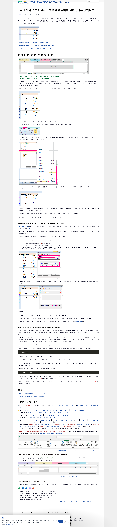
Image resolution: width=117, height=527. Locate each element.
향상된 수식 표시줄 (45, 420)
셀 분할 (79, 426)
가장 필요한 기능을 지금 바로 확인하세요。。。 (53, 433)
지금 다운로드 (31, 228)
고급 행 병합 (75, 426)
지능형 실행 (54, 405)
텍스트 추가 (39, 424)
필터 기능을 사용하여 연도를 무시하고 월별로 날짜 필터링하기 (34, 42)
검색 (67, 3)
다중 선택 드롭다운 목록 (63, 415)
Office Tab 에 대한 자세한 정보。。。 (71, 476)
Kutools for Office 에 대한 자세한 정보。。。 (69, 501)
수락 (61, 521)
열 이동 (35, 417)
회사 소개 (69, 512)
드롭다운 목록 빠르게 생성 (35, 415)
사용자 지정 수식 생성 (70, 405)
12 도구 (32, 424)
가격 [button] (45, 3)
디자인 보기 (36, 420)
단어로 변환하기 (50, 426)
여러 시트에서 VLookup (55, 412)
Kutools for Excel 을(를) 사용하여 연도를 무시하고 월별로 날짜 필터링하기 (37, 45)
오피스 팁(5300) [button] (53, 3)
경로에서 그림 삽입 (31, 426)
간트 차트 (61, 424)
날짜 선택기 (83, 420)
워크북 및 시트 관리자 (57, 420)
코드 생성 (61, 405)
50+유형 (55, 424)
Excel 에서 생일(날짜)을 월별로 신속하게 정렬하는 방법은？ (32, 393)
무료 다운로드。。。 (88, 450)
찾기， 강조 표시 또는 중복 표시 (33, 410)
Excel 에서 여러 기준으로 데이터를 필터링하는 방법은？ (31, 396)
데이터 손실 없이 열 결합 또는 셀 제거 (59, 410)
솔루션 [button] (33, 3)
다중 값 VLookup (43, 412)
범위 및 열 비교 (55, 417)
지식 (32, 512)
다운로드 (39, 3)
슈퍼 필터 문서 (78, 321)
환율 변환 (56, 426)
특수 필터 (51, 422)
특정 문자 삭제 (45, 424)
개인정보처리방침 (54, 512)
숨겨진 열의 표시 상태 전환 (44, 417)
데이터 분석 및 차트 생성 (83, 405)
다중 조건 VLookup (32, 412)
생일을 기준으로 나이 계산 (83, 424)
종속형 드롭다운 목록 (49, 415)
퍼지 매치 (65, 412)
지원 (61, 3)
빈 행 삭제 (45, 410)
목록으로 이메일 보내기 (33, 422)
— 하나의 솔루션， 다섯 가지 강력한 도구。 (39, 1)
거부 (66, 521)
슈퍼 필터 (43, 422)
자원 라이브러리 (69, 420)
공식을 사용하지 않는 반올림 (77, 410)
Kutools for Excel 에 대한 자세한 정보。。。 (69, 450)
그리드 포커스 (28, 420)
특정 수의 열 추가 (29, 417)
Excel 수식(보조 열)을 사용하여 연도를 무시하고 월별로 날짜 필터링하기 (36, 49)
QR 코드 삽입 (23, 426)
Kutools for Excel (23, 226)
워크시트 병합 (91, 420)
